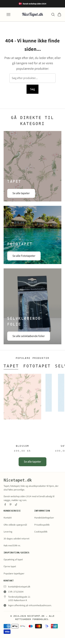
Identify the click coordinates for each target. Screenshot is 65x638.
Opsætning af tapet (13, 559)
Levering (8, 531)
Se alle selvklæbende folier (28, 336)
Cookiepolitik (40, 531)
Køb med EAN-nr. (12, 545)
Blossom (22, 446)
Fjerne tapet (10, 566)
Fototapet (37, 366)
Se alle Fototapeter (23, 256)
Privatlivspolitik (42, 524)
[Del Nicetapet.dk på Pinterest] (10, 504)
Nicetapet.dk (18, 480)
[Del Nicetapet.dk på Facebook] (5, 504)
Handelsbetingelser (44, 517)
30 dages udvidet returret (16, 538)
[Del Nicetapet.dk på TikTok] (16, 504)
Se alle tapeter (21, 193)
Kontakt (8, 517)
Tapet (11, 366)
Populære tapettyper (14, 573)
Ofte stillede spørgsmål (15, 524)
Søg (32, 89)
